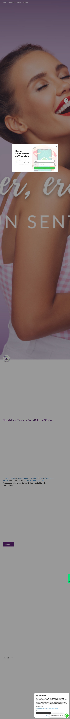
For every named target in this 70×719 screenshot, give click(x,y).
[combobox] (36, 164)
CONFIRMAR (44, 168)
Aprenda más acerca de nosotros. (43, 710)
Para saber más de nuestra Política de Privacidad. (47, 708)
